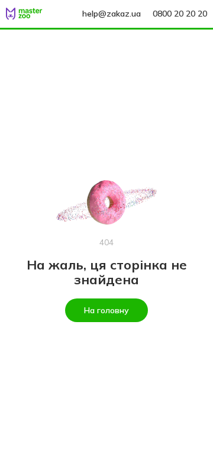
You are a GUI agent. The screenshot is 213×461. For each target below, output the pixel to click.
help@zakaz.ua (111, 13)
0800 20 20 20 (180, 13)
